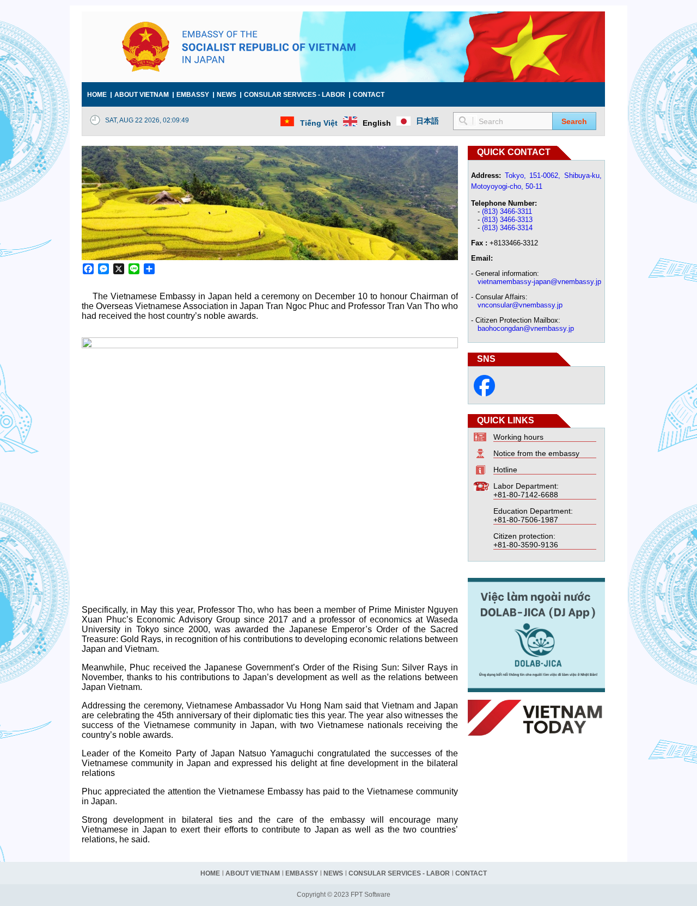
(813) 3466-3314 (507, 228)
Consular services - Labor (294, 94)
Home (97, 94)
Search (574, 121)
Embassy (192, 94)
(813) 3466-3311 (507, 211)
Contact (368, 94)
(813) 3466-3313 (507, 219)
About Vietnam (141, 94)
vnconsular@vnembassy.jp (520, 305)
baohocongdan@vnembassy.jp (526, 328)
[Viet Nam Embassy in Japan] (484, 394)
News (226, 94)
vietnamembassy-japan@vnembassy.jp (539, 282)
